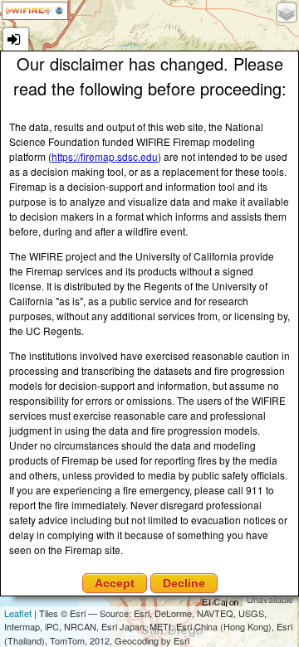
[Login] (15, 40)
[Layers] (286, 12)
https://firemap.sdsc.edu (104, 156)
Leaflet (18, 613)
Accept (115, 583)
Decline (184, 583)
